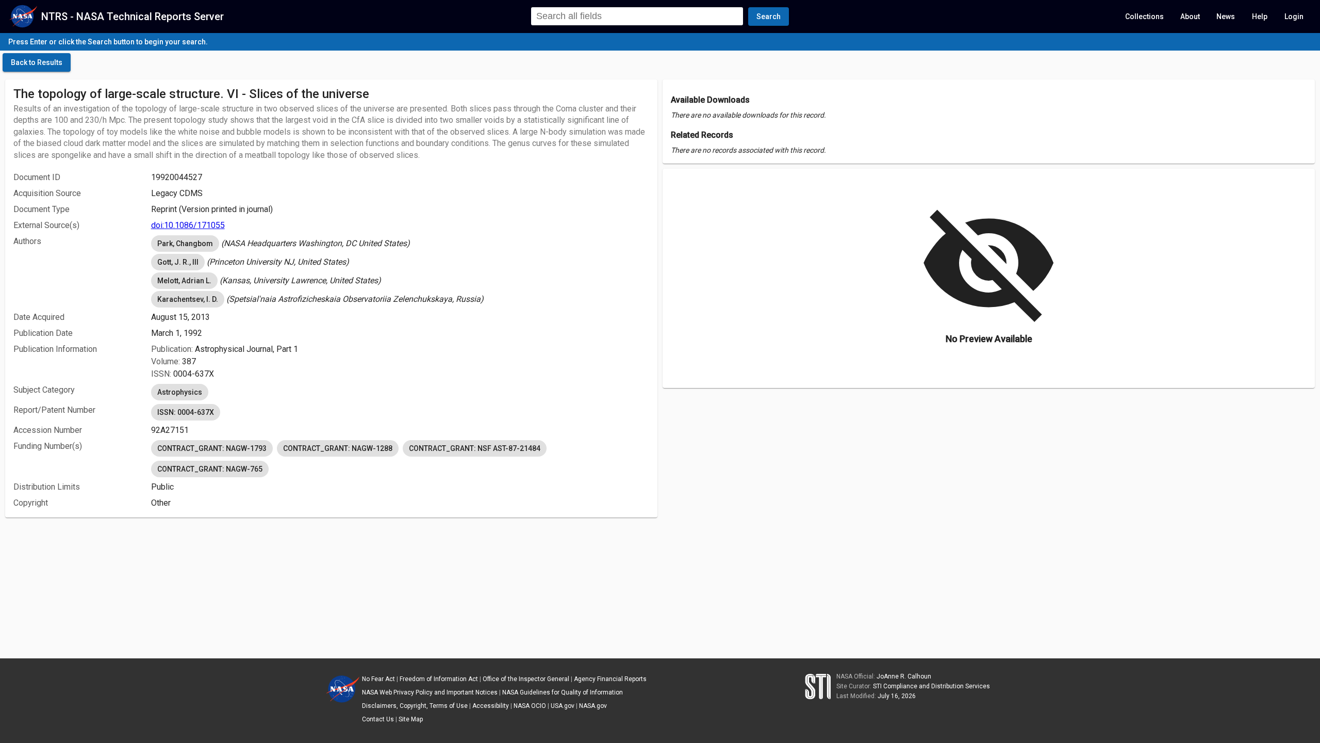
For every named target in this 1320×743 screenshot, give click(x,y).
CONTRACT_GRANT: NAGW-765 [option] (209, 469)
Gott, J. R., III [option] (178, 262)
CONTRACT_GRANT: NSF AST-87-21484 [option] (474, 448)
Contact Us (378, 719)
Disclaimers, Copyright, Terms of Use (415, 705)
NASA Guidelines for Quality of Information (562, 692)
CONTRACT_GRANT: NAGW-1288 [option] (337, 448)
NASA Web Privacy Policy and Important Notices (430, 692)
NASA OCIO (530, 705)
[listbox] (400, 243)
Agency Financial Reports (610, 679)
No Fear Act (378, 679)
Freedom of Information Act (439, 679)
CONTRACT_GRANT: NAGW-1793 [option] (212, 448)
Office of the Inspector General (526, 679)
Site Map (411, 719)
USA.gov (562, 705)
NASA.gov (593, 705)
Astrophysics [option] (179, 392)
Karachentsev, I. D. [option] (187, 299)
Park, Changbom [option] (185, 243)
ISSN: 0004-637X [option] (185, 412)
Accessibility (490, 705)
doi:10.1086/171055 (188, 225)
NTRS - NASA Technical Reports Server (132, 16)
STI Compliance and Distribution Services (931, 686)
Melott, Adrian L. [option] (184, 281)
